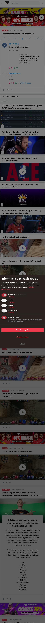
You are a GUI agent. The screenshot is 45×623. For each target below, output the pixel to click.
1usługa (11, 302)
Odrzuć (22, 344)
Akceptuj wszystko (22, 330)
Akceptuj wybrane (22, 337)
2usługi (11, 297)
